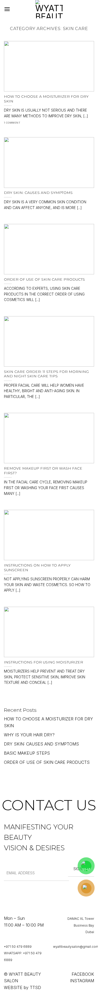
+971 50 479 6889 (18, 947)
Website (13, 987)
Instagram (82, 980)
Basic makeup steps (27, 753)
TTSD (35, 987)
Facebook (83, 974)
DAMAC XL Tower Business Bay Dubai (80, 925)
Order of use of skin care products (47, 762)
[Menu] (7, 9)
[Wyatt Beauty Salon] (49, 9)
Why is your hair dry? (29, 734)
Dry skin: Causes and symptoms (41, 744)
